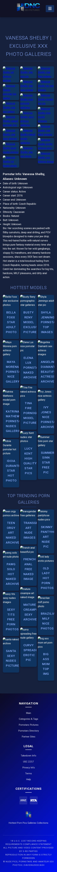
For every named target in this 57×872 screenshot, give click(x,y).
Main (28, 713)
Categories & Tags (28, 718)
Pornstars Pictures (28, 724)
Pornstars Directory (28, 730)
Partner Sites (28, 736)
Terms (28, 773)
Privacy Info (28, 767)
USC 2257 (28, 761)
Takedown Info (28, 755)
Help (28, 779)
